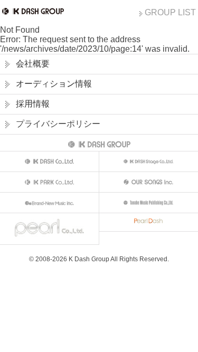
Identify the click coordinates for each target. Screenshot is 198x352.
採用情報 (33, 103)
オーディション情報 (54, 83)
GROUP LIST (170, 12)
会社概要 (33, 63)
